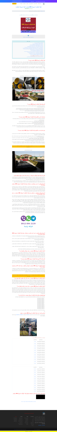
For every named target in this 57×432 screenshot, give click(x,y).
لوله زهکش (24, 3)
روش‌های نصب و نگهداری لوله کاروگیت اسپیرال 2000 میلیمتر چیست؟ (36, 45)
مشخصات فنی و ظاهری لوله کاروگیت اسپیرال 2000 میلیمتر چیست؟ (36, 44)
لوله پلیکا (21, 3)
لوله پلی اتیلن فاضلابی (20, 424)
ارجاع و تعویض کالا (32, 422)
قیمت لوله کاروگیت (19, 1)
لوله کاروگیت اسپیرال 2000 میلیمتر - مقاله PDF (28, 37)
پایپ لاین (36, 429)
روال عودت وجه (27, 423)
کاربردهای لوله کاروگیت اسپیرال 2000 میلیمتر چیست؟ (38, 43)
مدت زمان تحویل (26, 421)
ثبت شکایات (33, 425)
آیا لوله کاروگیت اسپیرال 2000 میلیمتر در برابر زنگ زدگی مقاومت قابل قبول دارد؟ (35, 52)
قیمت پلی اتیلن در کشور (20, 423)
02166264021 (21, 314)
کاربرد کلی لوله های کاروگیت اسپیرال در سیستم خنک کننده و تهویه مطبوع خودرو (35, 46)
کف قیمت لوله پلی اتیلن (20, 421)
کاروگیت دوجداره (35, 3)
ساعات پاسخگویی (32, 423)
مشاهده (35, 341)
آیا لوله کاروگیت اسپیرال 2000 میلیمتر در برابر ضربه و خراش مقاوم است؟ (36, 53)
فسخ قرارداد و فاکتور (26, 422)
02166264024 (17, 314)
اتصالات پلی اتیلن (20, 422)
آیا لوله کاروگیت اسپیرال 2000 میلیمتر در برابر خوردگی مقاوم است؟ (36, 49)
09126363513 (14, 3)
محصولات (27, 3)
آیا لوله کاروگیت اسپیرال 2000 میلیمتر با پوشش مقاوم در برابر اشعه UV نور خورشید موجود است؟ (33, 51)
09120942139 (27, 314)
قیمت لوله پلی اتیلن (14, 1)
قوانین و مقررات (32, 424)
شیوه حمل (27, 424)
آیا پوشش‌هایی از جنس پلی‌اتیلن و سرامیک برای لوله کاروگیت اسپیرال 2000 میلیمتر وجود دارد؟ (34, 47)
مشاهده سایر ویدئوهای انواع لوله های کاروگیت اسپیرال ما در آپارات (28, 401)
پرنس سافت (15, 429)
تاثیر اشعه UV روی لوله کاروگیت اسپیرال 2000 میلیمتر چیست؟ (37, 50)
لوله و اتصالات (39, 3)
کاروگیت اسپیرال (31, 3)
